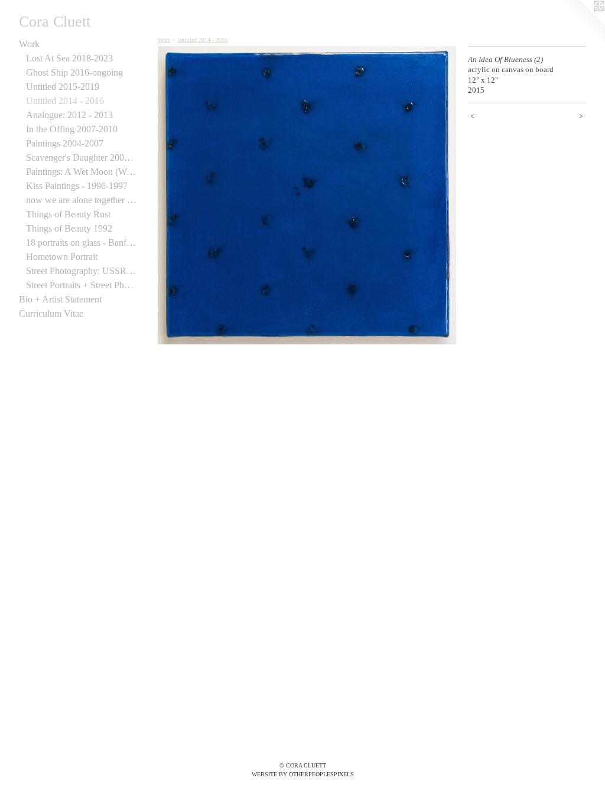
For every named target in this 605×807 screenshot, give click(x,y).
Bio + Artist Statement (60, 299)
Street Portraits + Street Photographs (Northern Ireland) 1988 (81, 285)
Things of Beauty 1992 (69, 228)
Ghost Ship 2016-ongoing (74, 72)
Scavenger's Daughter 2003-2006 (81, 157)
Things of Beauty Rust (68, 214)
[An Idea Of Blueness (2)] (307, 195)
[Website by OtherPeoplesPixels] (581, 23)
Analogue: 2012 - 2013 (69, 115)
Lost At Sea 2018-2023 (69, 58)
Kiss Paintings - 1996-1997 (77, 186)
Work (29, 44)
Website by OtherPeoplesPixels (303, 774)
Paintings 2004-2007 (64, 143)
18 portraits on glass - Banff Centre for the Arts (81, 242)
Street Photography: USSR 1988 (81, 271)
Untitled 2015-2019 (62, 87)
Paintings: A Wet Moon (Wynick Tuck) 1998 (81, 172)
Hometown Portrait (61, 257)
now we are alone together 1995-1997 (81, 200)
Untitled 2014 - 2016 (65, 101)
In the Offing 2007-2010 (72, 129)
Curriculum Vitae (51, 313)
